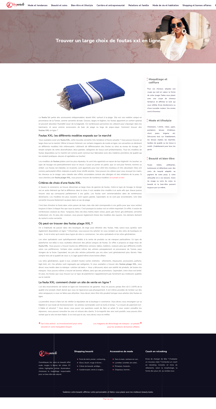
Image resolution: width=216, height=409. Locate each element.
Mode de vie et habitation (166, 5)
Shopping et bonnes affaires (196, 5)
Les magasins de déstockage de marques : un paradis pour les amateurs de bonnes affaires (116, 325)
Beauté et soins (59, 5)
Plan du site (108, 399)
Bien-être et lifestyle (82, 5)
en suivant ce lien (117, 177)
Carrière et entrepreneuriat (111, 5)
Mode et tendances (38, 5)
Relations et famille (138, 5)
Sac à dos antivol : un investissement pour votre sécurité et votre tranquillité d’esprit (61, 325)
